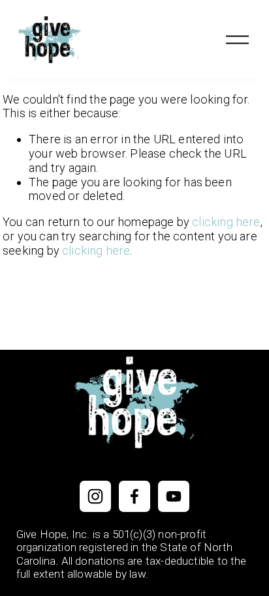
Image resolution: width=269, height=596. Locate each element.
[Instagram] (95, 496)
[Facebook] (134, 496)
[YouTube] (173, 496)
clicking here (226, 222)
